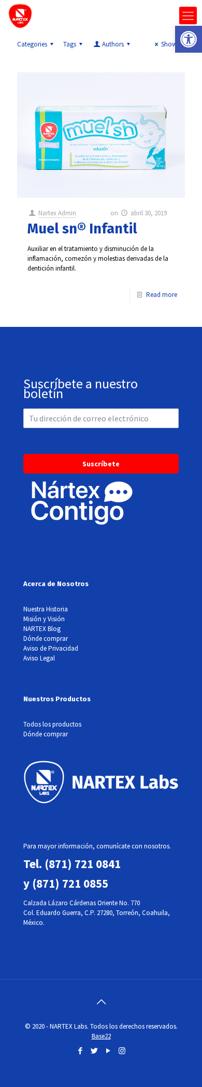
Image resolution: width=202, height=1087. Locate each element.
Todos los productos (52, 724)
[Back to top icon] (101, 1002)
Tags (69, 44)
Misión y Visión (44, 619)
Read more (161, 294)
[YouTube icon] (108, 1051)
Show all (173, 44)
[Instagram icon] (122, 1051)
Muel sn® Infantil (82, 228)
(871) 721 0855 (70, 883)
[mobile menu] (188, 15)
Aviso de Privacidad (50, 648)
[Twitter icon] (94, 1051)
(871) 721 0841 (83, 863)
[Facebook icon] (80, 1051)
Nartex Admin (57, 213)
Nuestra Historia (45, 609)
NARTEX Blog (42, 628)
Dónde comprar (45, 638)
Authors (113, 44)
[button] (188, 39)
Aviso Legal (39, 658)
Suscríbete (101, 463)
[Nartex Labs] (20, 15)
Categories (32, 44)
